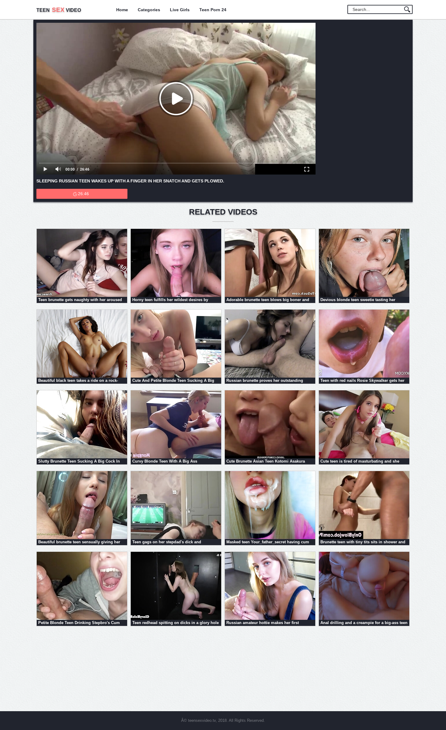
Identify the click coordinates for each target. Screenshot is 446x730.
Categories (149, 9)
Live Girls (180, 9)
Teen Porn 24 (212, 9)
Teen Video (58, 10)
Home (122, 9)
